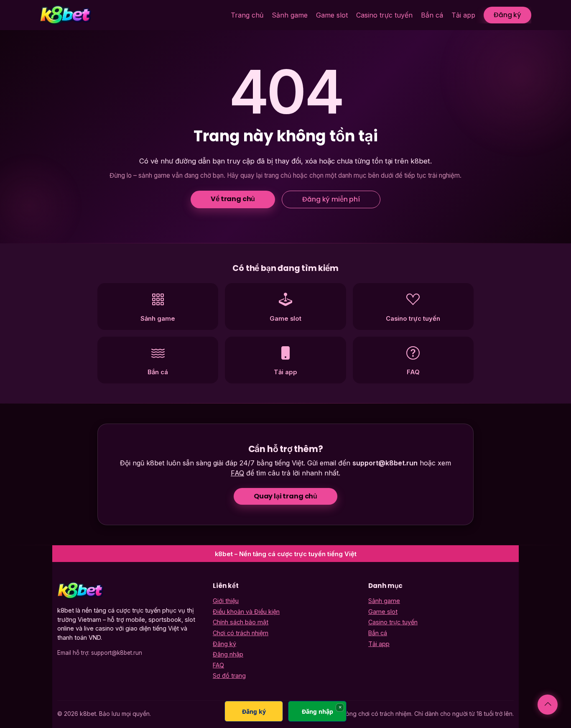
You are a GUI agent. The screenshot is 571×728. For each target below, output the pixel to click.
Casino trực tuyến (384, 15)
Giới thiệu (226, 600)
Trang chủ (247, 15)
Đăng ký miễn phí (330, 199)
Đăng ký (507, 15)
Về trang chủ (233, 199)
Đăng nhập (228, 654)
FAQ (237, 473)
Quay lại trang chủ (285, 496)
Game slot (332, 15)
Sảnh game (290, 15)
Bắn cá (432, 15)
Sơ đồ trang (229, 675)
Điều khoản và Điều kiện (246, 611)
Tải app (463, 15)
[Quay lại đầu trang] (548, 705)
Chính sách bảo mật (240, 622)
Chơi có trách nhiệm (240, 632)
